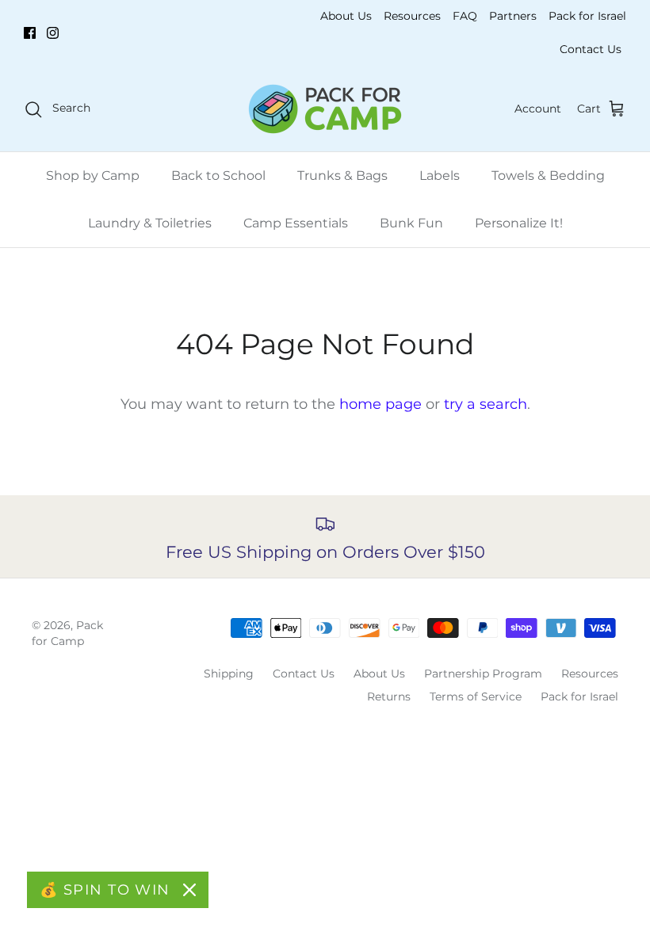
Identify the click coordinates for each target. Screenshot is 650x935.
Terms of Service (476, 696)
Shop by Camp (93, 175)
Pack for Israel (587, 16)
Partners (513, 16)
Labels (439, 175)
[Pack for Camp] (325, 108)
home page (380, 404)
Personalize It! (519, 223)
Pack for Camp (67, 633)
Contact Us (590, 49)
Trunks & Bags (342, 175)
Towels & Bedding (548, 175)
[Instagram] (53, 33)
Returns (389, 696)
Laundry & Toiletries (150, 223)
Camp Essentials (295, 223)
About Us (346, 16)
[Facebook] (30, 33)
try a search (485, 404)
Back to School (218, 175)
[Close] (189, 889)
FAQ (465, 16)
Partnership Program (483, 673)
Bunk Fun (411, 223)
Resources (412, 16)
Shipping (229, 673)
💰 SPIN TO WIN (105, 890)
